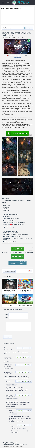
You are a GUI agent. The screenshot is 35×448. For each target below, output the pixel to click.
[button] (30, 271)
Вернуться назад (10, 271)
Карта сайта (19, 446)
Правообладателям (8, 446)
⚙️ (25, 28)
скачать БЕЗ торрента (17, 263)
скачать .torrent (17, 256)
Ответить (19, 348)
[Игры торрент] (23, 2)
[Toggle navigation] (8, 2)
